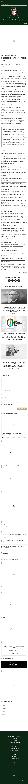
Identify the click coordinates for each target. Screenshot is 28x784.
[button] (24, 23)
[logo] (14, 11)
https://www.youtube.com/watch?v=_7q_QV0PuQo (12, 197)
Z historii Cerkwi (16, 64)
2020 (2, 713)
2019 (2, 714)
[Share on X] (9, 280)
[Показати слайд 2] (3, 437)
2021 (2, 711)
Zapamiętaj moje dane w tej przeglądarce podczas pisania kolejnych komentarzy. (12, 403)
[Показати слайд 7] (7, 437)
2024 (2, 707)
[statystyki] (14, 775)
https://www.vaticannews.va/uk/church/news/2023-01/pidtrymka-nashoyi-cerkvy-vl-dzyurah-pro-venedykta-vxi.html (13, 205)
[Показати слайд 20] (18, 437)
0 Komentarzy (6, 66)
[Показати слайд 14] (13, 437)
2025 (2, 705)
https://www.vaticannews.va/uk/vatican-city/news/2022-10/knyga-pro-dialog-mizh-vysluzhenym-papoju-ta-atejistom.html (13, 253)
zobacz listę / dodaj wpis (14, 650)
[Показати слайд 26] (23, 437)
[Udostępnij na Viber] (15, 280)
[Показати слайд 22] (20, 437)
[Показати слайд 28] (25, 437)
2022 (2, 710)
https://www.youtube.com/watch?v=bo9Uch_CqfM (12, 191)
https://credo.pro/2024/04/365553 (12, 219)
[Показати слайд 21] (19, 437)
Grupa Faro (25, 782)
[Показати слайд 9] (9, 437)
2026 (2, 704)
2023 (2, 708)
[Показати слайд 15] (14, 437)
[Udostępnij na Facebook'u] (12, 280)
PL (1, 1)
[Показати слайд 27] (24, 437)
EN (4, 1)
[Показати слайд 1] (2, 437)
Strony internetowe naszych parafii (10, 413)
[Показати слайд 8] (8, 437)
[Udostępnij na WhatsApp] (18, 280)
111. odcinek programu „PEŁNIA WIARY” (9, 526)
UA (2, 1)
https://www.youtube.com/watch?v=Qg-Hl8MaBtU (12, 213)
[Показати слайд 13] (12, 437)
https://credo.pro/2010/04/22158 (8, 238)
